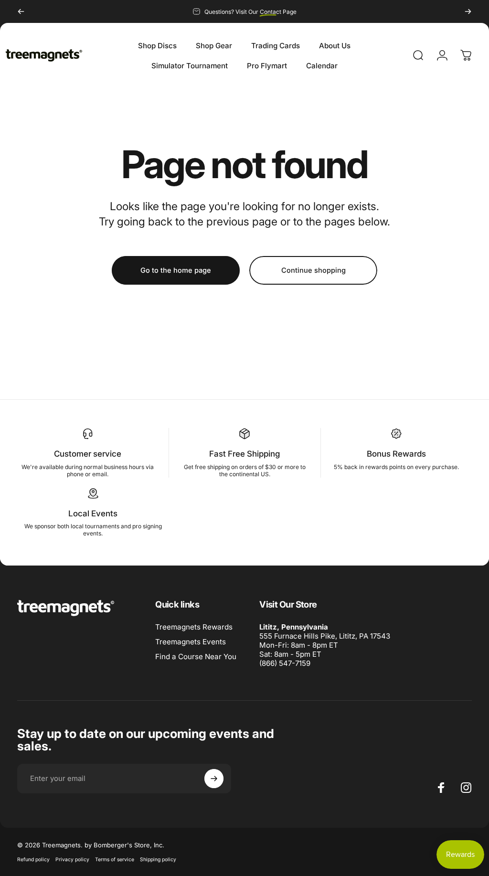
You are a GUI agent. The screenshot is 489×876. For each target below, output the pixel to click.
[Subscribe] (213, 778)
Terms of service (114, 859)
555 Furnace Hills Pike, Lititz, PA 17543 (324, 636)
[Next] (467, 11)
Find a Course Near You (195, 656)
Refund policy (33, 859)
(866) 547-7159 (284, 663)
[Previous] (21, 11)
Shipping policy (158, 859)
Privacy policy (72, 859)
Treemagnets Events (190, 641)
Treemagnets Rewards (194, 626)
